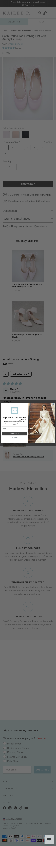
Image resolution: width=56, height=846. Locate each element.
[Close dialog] (53, 404)
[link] (14, 410)
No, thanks (14, 437)
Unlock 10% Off (14, 433)
